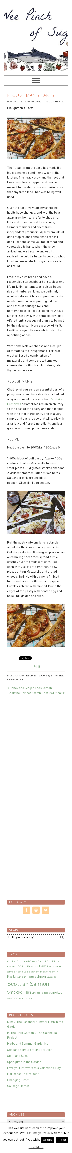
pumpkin (21, 976)
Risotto (30, 976)
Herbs (43, 966)
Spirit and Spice (17, 1056)
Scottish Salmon (28, 984)
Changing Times (18, 1080)
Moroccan (53, 971)
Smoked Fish (19, 992)
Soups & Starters (50, 675)
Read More (36, 1147)
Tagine (28, 998)
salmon (40, 976)
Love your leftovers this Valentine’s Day (34, 1068)
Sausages (51, 976)
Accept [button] (47, 1139)
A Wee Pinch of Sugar (36, 36)
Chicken (11, 961)
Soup (21, 998)
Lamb (27, 971)
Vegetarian (15, 679)
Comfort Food (44, 961)
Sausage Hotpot (18, 1086)
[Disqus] (36, 745)
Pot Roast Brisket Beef (23, 1074)
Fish (27, 966)
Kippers (19, 971)
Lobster (44, 971)
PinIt (37, 666)
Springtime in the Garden (24, 1062)
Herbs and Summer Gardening (27, 1043)
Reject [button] (62, 1139)
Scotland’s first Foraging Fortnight (30, 1050)
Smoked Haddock (41, 992)
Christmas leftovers (27, 961)
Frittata (34, 966)
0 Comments (55, 101)
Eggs (19, 966)
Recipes (31, 675)
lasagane (35, 971)
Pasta (11, 976)
